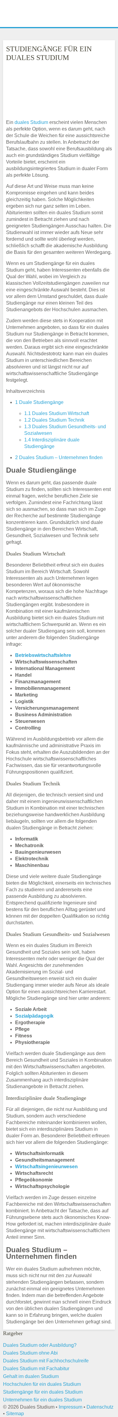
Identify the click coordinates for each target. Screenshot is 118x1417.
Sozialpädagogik (34, 1015)
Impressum (70, 1406)
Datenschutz (100, 1406)
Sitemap (15, 1413)
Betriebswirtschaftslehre (43, 655)
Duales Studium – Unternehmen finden (59, 457)
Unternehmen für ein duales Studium (42, 1399)
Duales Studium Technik (54, 420)
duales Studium (31, 122)
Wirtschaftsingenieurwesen (46, 1166)
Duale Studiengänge (39, 402)
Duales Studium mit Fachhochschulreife (46, 1360)
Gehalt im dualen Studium (31, 1376)
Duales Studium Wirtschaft (56, 413)
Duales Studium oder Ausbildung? (40, 1345)
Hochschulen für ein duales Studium (42, 1384)
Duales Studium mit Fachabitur (36, 1368)
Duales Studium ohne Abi (30, 1352)
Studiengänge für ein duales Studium (43, 1391)
